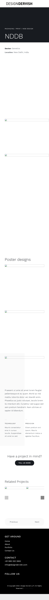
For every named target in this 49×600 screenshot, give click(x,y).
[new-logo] (19, 2)
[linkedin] (26, 579)
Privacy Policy (28, 588)
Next (37, 522)
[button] (6, 497)
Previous (14, 522)
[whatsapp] (30, 579)
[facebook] (22, 579)
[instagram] (18, 579)
